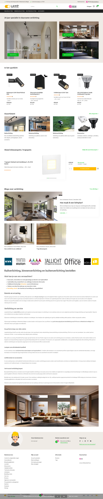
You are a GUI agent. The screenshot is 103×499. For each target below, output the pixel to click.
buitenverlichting (63, 332)
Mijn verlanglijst (34, 464)
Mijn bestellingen (35, 460)
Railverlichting (8, 11)
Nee (64, 496)
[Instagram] (85, 441)
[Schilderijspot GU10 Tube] (63, 82)
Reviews (6, 478)
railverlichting (46, 332)
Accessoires (41, 11)
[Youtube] (90, 441)
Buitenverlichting (31, 11)
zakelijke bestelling (59, 317)
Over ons (6, 476)
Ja (57, 496)
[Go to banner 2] (79, 30)
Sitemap (6, 488)
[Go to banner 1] (30, 40)
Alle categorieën (93, 113)
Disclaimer (6, 486)
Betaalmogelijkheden (9, 462)
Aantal (71, 168)
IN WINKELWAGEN (84, 168)
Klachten (6, 484)
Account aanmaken (35, 458)
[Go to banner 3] (79, 50)
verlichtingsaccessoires (45, 361)
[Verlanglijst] (94, 6)
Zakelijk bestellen (8, 468)
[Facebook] (80, 441)
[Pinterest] (88, 441)
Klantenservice (81, 1)
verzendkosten (22, 323)
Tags (56, 460)
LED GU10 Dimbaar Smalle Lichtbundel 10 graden (84, 93)
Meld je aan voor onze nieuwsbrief (87, 444)
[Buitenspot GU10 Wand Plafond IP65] (16, 82)
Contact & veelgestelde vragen (11, 458)
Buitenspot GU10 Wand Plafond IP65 (16, 93)
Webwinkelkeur (95, 1)
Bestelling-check (12, 288)
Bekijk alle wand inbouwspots (89, 149)
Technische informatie (9, 470)
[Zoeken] (57, 6)
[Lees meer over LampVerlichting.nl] (51, 261)
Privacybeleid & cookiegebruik (11, 482)
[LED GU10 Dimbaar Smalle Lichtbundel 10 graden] (86, 82)
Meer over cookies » (73, 496)
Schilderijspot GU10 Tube (61, 92)
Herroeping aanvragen (36, 462)
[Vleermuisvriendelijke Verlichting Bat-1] (39, 82)
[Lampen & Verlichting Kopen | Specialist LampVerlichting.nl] (11, 6)
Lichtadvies (7, 472)
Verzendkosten (8, 460)
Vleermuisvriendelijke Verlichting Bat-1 (36, 93)
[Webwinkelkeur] (72, 6)
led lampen (93, 361)
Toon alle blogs (93, 189)
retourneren (71, 382)
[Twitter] (82, 441)
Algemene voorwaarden (10, 480)
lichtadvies (23, 284)
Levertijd (6, 464)
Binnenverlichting (19, 11)
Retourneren (7, 466)
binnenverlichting (53, 332)
